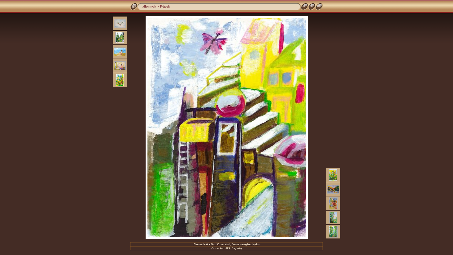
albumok (149, 6)
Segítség (237, 248)
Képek (165, 6)
